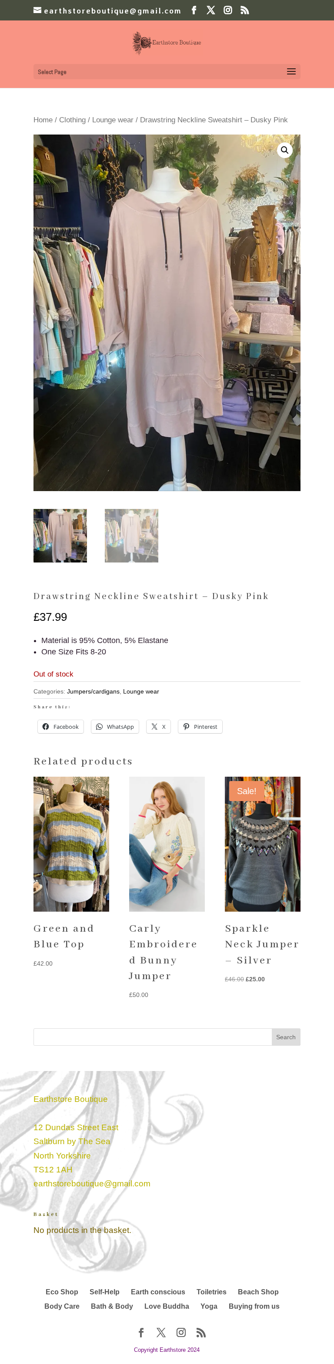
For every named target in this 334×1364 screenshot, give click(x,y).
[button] (285, 150)
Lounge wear (113, 120)
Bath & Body (112, 1306)
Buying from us (254, 1306)
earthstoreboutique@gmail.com (91, 1183)
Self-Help (105, 1292)
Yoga (208, 1306)
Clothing (72, 120)
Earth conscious (158, 1292)
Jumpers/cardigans (93, 691)
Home (43, 120)
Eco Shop (62, 1292)
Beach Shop (258, 1292)
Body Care (62, 1306)
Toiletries (212, 1292)
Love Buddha (166, 1306)
